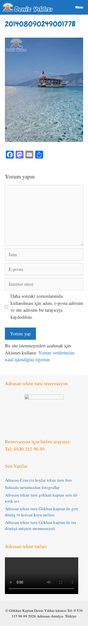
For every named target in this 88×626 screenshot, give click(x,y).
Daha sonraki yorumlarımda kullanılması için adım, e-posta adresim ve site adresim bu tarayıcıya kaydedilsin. (47, 306)
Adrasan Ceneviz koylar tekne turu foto (38, 480)
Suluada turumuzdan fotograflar (32, 487)
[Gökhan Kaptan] (27, 7)
